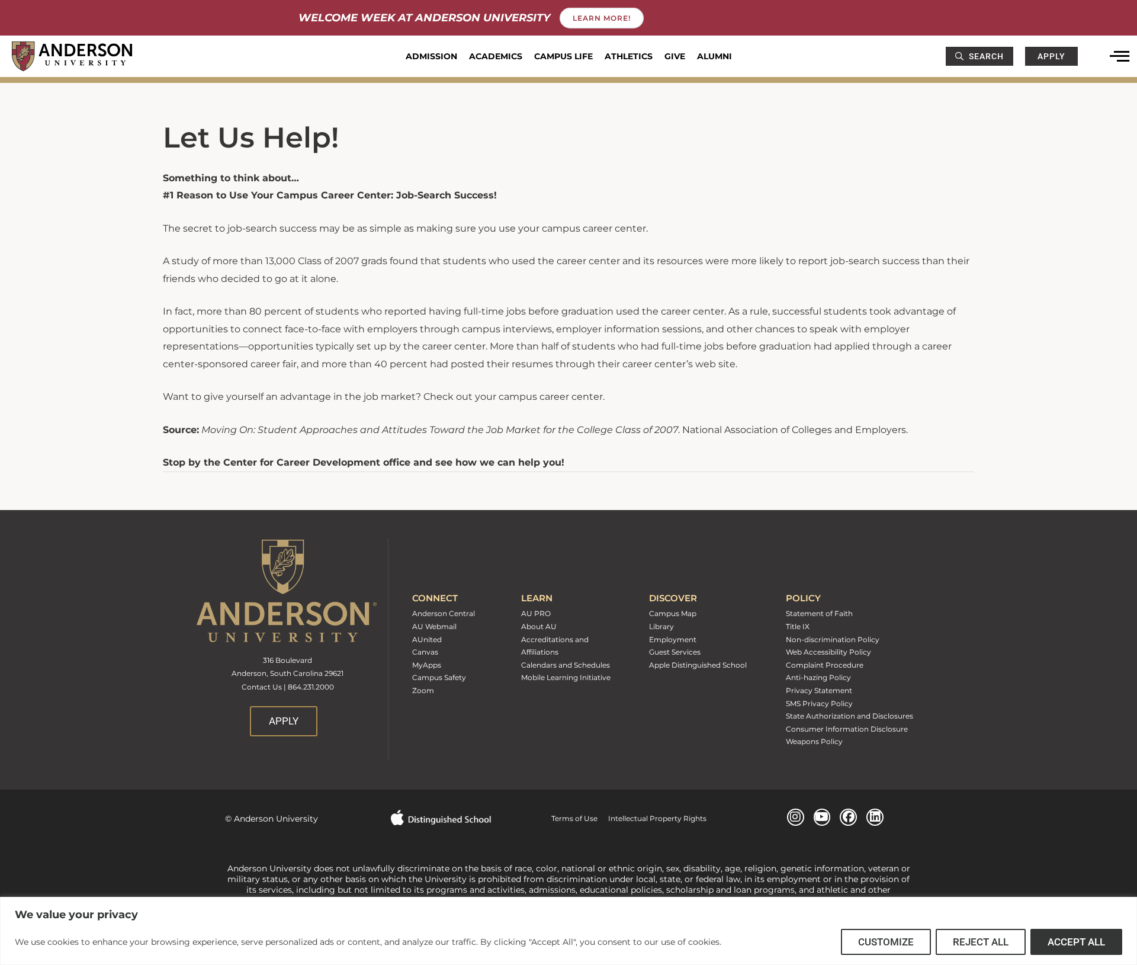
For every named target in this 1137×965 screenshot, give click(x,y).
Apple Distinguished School (698, 665)
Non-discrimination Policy (832, 639)
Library (661, 626)
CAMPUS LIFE (563, 56)
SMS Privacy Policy (819, 703)
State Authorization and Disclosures (849, 715)
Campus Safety (439, 677)
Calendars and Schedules (565, 665)
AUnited (427, 639)
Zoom (423, 690)
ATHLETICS (629, 56)
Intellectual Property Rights (652, 818)
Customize (886, 942)
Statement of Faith (819, 613)
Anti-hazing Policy (818, 677)
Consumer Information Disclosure (847, 728)
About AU (539, 626)
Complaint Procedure (824, 665)
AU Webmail (434, 626)
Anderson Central (443, 613)
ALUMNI (714, 56)
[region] (568, 931)
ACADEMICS (495, 56)
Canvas (425, 651)
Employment (672, 639)
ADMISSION (431, 56)
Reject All (980, 942)
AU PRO (536, 613)
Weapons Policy (814, 741)
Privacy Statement (819, 690)
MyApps (426, 665)
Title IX (798, 626)
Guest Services (675, 651)
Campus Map (672, 613)
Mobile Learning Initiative (566, 677)
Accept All (1076, 942)
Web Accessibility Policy (828, 651)
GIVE (674, 56)
